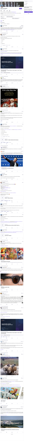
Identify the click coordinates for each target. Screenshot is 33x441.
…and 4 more (11, 200)
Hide (16, 89)
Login (28, 13)
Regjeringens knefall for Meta (4, 272)
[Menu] (22, 8)
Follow (20, 8)
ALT (16, 106)
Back (1, 0)
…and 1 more (10, 142)
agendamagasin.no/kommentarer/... (4, 245)
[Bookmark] (17, 46)
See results (4, 136)
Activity (1, 20)
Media (3, 20)
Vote (1, 136)
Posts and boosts (2, 22)
